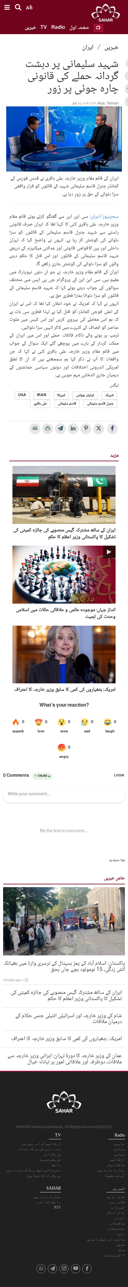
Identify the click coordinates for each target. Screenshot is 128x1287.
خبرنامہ (117, 1207)
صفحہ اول (79, 28)
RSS (57, 1207)
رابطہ (55, 1165)
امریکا (61, 395)
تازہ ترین (116, 1197)
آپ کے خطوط (115, 1175)
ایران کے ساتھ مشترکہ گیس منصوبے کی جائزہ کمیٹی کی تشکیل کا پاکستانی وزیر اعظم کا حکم (64, 534)
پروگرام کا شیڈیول (43, 1175)
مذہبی (119, 1144)
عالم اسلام (116, 1212)
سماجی (119, 1149)
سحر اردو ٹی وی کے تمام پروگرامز (40, 1151)
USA (22, 395)
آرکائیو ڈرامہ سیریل (41, 1144)
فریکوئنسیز (50, 1159)
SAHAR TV (64, 1103)
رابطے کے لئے (49, 1202)
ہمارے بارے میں (111, 1170)
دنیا (120, 1234)
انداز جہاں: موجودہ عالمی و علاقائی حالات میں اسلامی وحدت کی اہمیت (66, 614)
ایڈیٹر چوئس (85, 395)
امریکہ (109, 395)
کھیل (120, 1244)
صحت (121, 1250)
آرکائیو (117, 1159)
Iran (41, 395)
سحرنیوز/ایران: (104, 216)
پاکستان (117, 1223)
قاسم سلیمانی (67, 403)
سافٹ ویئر (116, 1165)
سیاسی (119, 1154)
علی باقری (40, 403)
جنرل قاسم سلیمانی (100, 403)
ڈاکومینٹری (114, 1255)
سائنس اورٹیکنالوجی (106, 1239)
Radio (58, 28)
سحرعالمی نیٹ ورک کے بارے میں (33, 1170)
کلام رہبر (117, 1202)
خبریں (30, 28)
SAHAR (108, 14)
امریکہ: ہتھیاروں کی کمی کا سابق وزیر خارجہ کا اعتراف (65, 689)
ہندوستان (116, 1228)
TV (43, 28)
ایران (88, 47)
